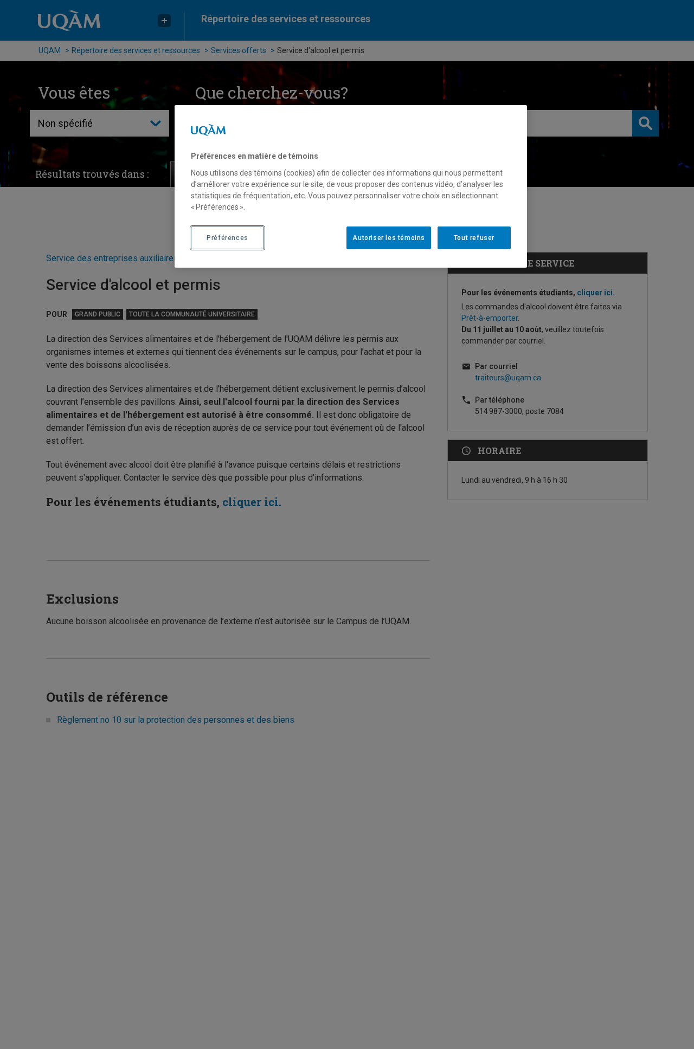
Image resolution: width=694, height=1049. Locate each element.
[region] (351, 186)
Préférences (227, 237)
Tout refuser (474, 237)
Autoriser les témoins (388, 237)
